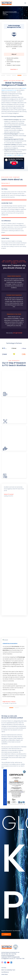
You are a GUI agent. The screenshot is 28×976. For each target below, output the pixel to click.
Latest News (4, 974)
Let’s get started (17, 333)
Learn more (14, 192)
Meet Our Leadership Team (8, 970)
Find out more (4, 183)
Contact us (6, 934)
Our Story (3, 967)
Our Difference (5, 972)
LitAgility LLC (20, 155)
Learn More (5, 14)
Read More (13, 69)
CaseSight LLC (10, 155)
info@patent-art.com (7, 958)
